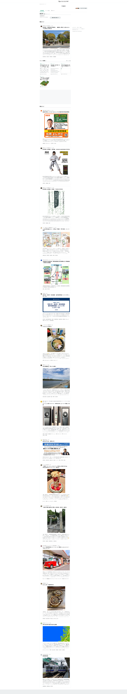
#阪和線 (47, 183)
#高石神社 (44, 56)
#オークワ (67, 578)
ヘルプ (80, 28)
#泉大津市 (53, 649)
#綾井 (53, 319)
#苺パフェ (47, 501)
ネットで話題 (47, 10)
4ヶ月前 (52, 25)
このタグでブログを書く (83, 8)
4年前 (50, 464)
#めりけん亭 (56, 618)
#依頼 (44, 435)
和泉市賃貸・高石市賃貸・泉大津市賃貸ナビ (55, 65)
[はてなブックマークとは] (45, 60)
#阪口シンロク (55, 460)
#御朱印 (47, 541)
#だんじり (67, 319)
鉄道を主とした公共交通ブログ (47, 187)
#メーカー (65, 433)
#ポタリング (55, 360)
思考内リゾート (45, 364)
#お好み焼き (48, 618)
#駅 (49, 183)
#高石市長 (47, 460)
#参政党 (44, 143)
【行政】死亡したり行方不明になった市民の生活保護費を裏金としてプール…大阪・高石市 (44, 78)
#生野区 (51, 255)
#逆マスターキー (58, 433)
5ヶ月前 (52, 110)
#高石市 (48, 56)
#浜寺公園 (44, 396)
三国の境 (44, 293)
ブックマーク (42, 63)
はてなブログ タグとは (75, 28)
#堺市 (54, 255)
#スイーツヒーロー (59, 578)
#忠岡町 (63, 649)
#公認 (55, 143)
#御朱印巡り (51, 541)
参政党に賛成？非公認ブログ (46, 110)
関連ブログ (53, 10)
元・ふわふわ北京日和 (46, 464)
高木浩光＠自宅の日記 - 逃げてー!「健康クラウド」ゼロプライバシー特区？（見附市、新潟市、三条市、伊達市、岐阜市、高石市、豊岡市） (44, 66)
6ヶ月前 (53, 187)
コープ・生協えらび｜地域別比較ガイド (48, 227)
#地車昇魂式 (56, 319)
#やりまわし (47, 320)
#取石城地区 (52, 320)
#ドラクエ (44, 649)
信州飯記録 (44, 583)
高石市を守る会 (45, 439)
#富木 (64, 460)
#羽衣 (62, 460)
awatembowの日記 (45, 654)
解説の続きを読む (55, 17)
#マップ (48, 649)
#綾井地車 (60, 319)
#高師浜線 (48, 686)
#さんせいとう (48, 143)
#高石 (44, 433)
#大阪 (51, 396)
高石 (43, 15)
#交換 (46, 435)
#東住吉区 (44, 255)
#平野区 (48, 255)
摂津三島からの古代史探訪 (46, 25)
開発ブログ (83, 28)
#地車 (44, 320)
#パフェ (44, 501)
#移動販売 (48, 578)
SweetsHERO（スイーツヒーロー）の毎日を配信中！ (50, 545)
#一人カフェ (52, 501)
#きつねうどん (47, 360)
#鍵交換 (49, 433)
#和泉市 (57, 649)
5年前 (47, 583)
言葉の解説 (42, 10)
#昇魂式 (64, 319)
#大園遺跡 (54, 56)
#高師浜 (51, 56)
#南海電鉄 (44, 686)
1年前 (46, 293)
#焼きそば (52, 618)
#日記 (44, 360)
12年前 (50, 654)
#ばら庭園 (48, 396)
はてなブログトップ (75, 29)
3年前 (48, 364)
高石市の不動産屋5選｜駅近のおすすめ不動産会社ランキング (65, 66)
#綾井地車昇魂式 (48, 319)
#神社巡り (55, 541)
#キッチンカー (52, 578)
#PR (62, 433)
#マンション (53, 433)
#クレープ (44, 578)
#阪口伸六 (51, 460)
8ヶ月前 (55, 227)
